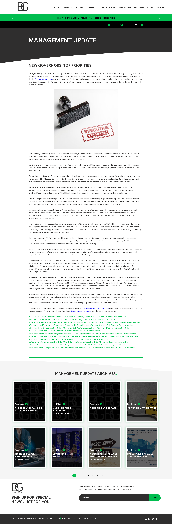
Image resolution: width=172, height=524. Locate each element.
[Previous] (12, 18)
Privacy (63, 518)
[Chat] (145, 519)
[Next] (159, 18)
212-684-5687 (72, 518)
